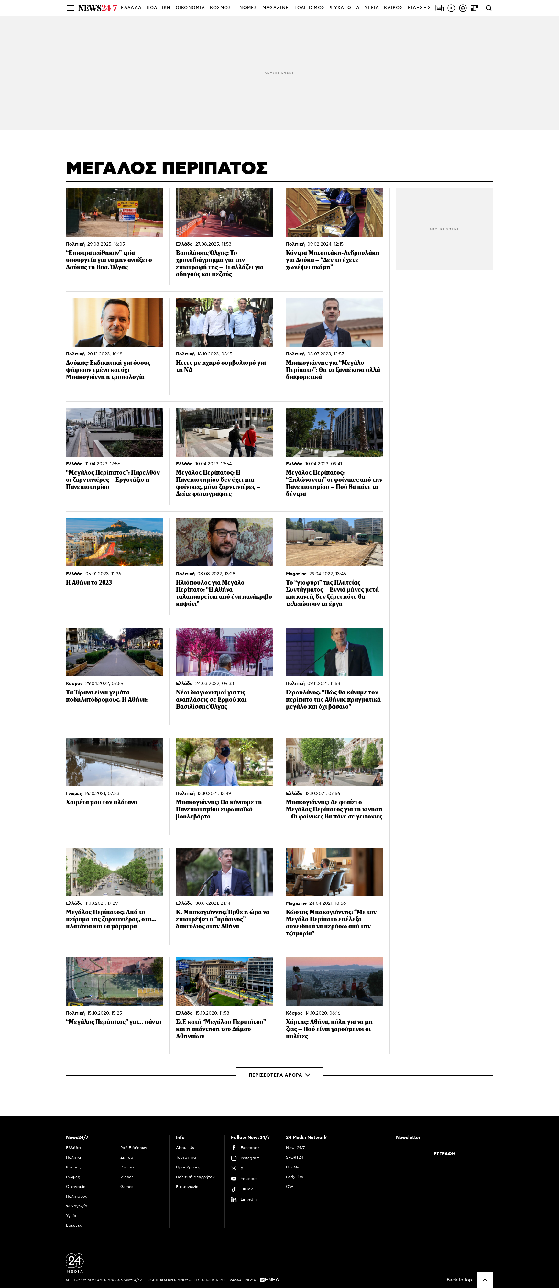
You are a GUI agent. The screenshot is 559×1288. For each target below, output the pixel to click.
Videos (127, 1177)
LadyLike (294, 1177)
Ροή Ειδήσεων (133, 1148)
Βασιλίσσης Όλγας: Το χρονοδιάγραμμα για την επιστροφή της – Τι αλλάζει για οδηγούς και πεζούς (220, 263)
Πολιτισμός (76, 1196)
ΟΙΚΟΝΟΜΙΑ (190, 8)
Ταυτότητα (186, 1157)
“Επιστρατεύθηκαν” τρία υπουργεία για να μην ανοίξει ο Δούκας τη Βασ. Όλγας (109, 259)
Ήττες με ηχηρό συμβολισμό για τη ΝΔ (221, 366)
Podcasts (129, 1167)
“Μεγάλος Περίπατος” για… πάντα (113, 1022)
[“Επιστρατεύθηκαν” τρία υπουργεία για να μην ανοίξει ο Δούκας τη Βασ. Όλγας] (114, 212)
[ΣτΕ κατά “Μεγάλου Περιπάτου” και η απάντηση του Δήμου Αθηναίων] (224, 981)
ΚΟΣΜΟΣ (221, 8)
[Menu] (70, 8)
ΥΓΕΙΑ (372, 8)
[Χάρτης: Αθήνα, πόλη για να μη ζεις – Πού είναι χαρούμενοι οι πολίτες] (334, 981)
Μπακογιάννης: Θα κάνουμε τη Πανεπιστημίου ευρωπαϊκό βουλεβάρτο (219, 809)
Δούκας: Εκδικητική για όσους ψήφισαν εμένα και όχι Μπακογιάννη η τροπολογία (108, 369)
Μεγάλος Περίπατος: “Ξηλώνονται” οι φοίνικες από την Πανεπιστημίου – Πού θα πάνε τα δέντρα (334, 483)
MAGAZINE (275, 8)
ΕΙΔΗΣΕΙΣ (419, 8)
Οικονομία (76, 1186)
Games (126, 1186)
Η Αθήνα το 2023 (89, 582)
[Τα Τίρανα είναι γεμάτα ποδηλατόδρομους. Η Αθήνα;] (114, 652)
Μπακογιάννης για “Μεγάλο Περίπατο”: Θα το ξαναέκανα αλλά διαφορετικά (333, 369)
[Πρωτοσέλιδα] (439, 8)
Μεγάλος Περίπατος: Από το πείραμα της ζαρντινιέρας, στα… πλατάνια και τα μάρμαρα (111, 919)
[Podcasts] (463, 8)
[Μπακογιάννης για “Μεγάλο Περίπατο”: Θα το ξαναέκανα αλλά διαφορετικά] (334, 322)
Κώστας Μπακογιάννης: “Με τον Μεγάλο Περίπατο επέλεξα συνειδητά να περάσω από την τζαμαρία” (331, 923)
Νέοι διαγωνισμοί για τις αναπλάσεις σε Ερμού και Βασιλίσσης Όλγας (211, 699)
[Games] (474, 8)
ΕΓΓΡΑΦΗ (444, 1154)
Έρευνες (74, 1225)
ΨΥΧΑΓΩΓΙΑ (345, 8)
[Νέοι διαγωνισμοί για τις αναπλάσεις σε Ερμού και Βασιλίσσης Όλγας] (224, 652)
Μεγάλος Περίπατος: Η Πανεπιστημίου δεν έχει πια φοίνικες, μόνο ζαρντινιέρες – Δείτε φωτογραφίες (218, 483)
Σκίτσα (126, 1157)
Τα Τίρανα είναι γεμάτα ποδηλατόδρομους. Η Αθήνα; (107, 696)
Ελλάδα (184, 244)
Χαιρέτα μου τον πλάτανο (101, 802)
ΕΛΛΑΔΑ (131, 8)
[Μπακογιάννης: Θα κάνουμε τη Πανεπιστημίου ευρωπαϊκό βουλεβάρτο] (224, 762)
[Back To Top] (485, 1280)
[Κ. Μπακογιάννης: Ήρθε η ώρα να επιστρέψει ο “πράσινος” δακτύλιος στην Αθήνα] (224, 872)
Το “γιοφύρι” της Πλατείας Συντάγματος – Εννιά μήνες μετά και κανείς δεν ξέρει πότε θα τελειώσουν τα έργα (332, 593)
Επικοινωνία (187, 1186)
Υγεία (71, 1216)
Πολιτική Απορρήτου (195, 1177)
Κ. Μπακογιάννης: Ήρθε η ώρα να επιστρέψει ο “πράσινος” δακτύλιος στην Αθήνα (222, 919)
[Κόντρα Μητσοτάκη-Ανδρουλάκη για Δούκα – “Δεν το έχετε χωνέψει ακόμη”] (334, 212)
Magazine (296, 574)
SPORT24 (294, 1157)
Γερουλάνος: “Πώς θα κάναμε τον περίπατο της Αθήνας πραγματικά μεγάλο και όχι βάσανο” (333, 699)
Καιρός (393, 8)
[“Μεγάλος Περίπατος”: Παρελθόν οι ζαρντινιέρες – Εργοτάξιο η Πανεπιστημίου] (114, 432)
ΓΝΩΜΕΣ (247, 8)
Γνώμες (74, 793)
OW (289, 1186)
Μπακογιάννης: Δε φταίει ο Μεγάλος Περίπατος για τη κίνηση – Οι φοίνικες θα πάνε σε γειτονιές (334, 809)
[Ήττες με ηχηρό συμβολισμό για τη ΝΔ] (224, 322)
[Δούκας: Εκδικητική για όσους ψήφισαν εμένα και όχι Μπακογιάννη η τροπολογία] (114, 322)
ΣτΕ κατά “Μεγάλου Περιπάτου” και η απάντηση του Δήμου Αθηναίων (221, 1029)
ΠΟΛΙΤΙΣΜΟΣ (309, 8)
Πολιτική (75, 244)
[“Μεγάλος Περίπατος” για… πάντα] (114, 981)
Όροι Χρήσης (188, 1167)
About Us (185, 1148)
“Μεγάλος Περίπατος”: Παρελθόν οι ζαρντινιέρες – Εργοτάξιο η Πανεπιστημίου (113, 479)
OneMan (293, 1167)
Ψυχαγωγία (76, 1206)
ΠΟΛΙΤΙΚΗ (158, 8)
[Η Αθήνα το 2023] (114, 542)
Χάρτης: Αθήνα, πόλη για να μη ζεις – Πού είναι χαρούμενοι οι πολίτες (329, 1029)
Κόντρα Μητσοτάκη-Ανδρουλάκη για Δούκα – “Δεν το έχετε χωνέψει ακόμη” (332, 259)
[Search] (489, 8)
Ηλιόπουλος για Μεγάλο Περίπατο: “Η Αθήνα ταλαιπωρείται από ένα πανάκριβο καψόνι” (224, 593)
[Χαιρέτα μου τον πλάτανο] (114, 762)
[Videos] (451, 8)
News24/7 (295, 1148)
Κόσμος (74, 683)
